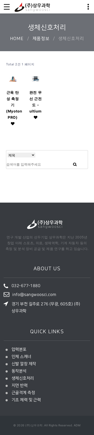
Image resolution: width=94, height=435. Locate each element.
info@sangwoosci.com (34, 294)
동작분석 (19, 371)
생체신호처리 (23, 378)
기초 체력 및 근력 (26, 400)
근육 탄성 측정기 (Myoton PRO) (12, 105)
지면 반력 (19, 385)
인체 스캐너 (21, 356)
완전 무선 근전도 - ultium (35, 101)
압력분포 (19, 349)
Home (17, 38)
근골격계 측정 (23, 393)
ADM (77, 425)
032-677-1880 (26, 286)
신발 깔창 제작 (24, 364)
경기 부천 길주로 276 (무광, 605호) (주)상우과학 (46, 307)
